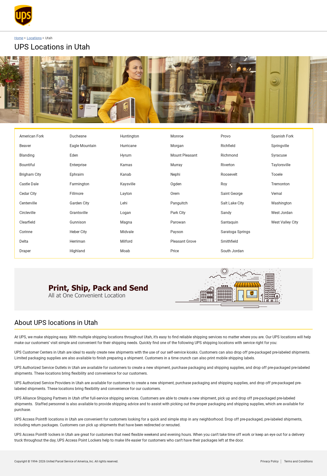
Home (18, 38)
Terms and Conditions (298, 461)
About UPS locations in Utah (56, 323)
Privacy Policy (269, 461)
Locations (34, 38)
